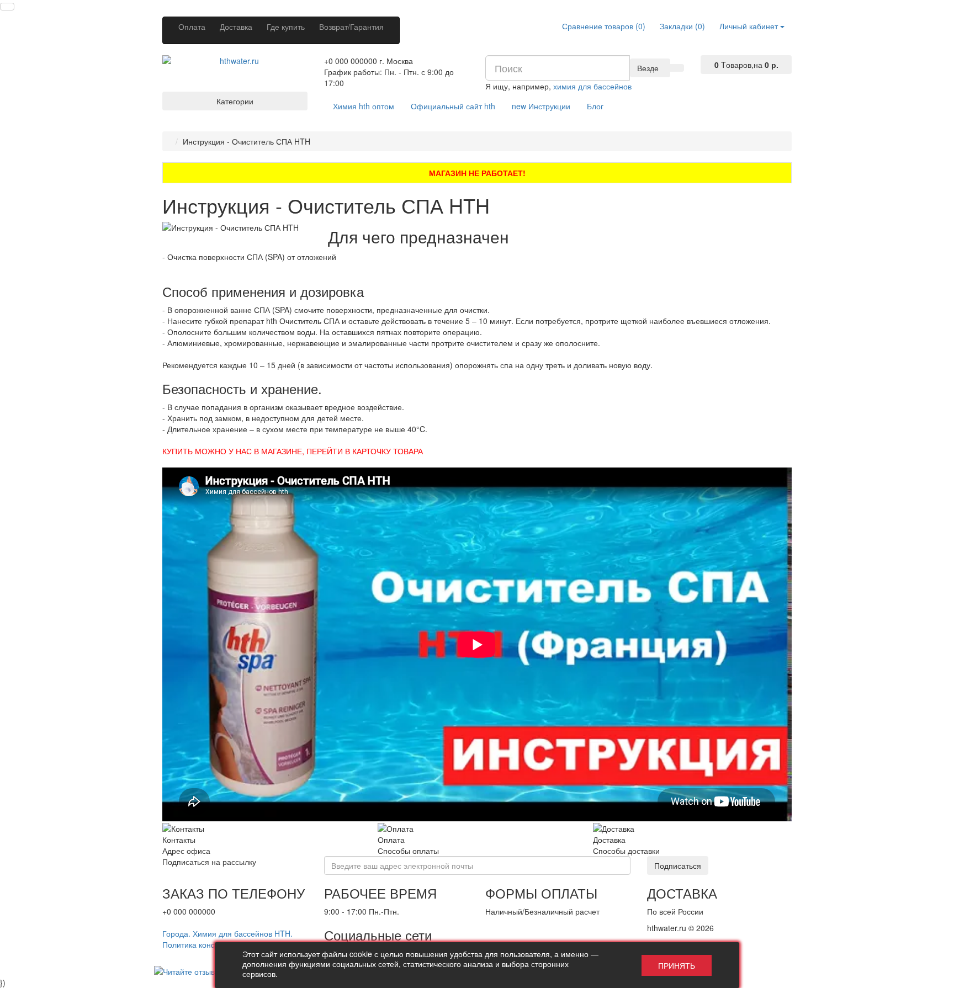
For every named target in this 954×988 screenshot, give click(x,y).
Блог (595, 105)
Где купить (286, 26)
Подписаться (677, 865)
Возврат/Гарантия (351, 26)
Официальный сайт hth (453, 105)
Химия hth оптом (363, 105)
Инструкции (541, 105)
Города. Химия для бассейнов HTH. (227, 933)
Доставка (236, 26)
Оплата (191, 26)
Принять (676, 965)
